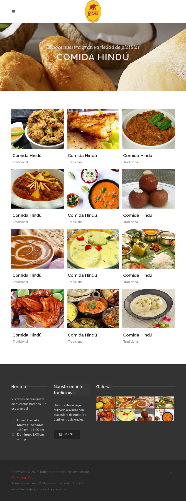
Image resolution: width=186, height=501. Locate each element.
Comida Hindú (27, 155)
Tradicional (20, 162)
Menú (69, 434)
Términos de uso (23, 483)
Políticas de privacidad (54, 483)
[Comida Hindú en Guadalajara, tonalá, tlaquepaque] (93, 11)
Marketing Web (22, 477)
